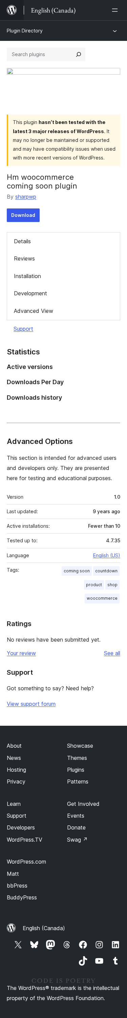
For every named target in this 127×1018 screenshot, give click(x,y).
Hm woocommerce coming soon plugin (42, 181)
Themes (77, 757)
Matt (13, 873)
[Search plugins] (78, 54)
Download (23, 215)
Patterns (77, 781)
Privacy (16, 781)
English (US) (106, 555)
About (14, 745)
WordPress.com (26, 861)
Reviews (24, 258)
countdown (106, 570)
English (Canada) (44, 928)
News (14, 757)
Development (30, 293)
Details (22, 241)
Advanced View (33, 310)
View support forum (31, 703)
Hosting (16, 769)
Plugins (75, 769)
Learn (14, 803)
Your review (21, 653)
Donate (76, 827)
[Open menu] (116, 10)
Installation (27, 276)
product (94, 584)
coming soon (77, 570)
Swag (77, 839)
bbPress (17, 885)
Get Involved (83, 803)
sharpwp (25, 196)
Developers (21, 827)
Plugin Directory (25, 30)
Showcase (80, 745)
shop (112, 584)
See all (112, 653)
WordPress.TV (24, 839)
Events (75, 815)
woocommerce (102, 598)
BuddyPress (22, 897)
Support (23, 328)
